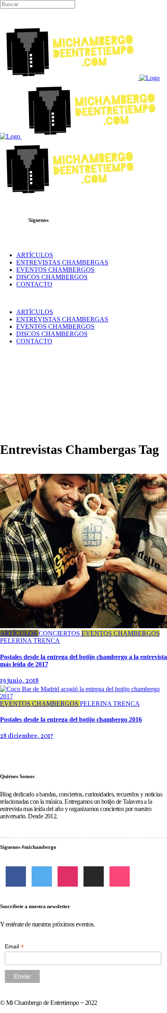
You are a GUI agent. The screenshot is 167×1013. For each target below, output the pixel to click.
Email (14, 946)
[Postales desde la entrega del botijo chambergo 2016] (83, 696)
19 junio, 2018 (19, 681)
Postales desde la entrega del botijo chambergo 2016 (71, 719)
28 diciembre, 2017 (27, 736)
